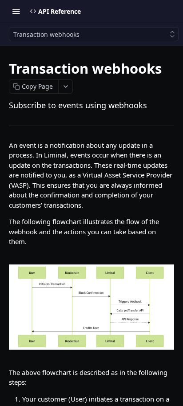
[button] (91, 307)
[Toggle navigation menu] (16, 11)
